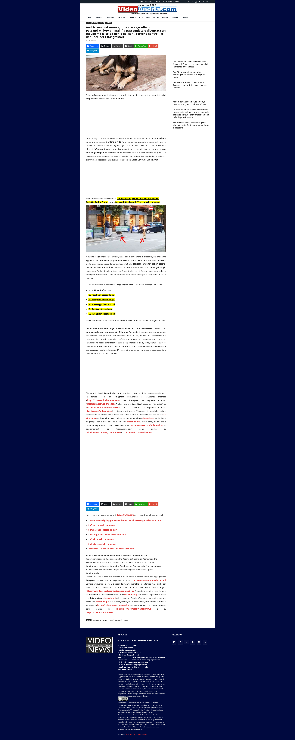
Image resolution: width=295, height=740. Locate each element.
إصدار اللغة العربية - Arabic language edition (134, 667)
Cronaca (100, 18)
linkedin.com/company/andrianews (103, 432)
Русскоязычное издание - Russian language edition (139, 660)
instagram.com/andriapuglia (101, 404)
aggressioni (97, 620)
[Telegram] (199, 1)
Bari (148, 18)
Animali (101, 23)
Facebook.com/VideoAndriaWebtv (104, 407)
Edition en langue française (129, 655)
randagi (125, 620)
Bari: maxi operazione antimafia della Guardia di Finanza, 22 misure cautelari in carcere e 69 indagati (190, 64)
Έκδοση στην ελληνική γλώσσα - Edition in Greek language (142, 657)
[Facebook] (192, 1)
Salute (156, 18)
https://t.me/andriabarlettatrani (103, 400)
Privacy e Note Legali (171, 2)
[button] (185, 2)
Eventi (133, 18)
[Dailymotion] (188, 1)
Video (185, 18)
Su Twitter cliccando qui (100, 309)
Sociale (174, 18)
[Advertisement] (126, 119)
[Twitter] (203, 1)
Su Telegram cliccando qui (102, 299)
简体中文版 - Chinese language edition (133, 662)
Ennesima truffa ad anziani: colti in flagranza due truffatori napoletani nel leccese (190, 85)
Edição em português (127, 650)
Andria (94, 23)
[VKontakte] (207, 1)
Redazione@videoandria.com (136, 734)
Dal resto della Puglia (184, 56)
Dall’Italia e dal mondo (184, 97)
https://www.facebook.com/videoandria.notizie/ (110, 591)
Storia (165, 18)
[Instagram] (196, 1)
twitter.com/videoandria (99, 411)
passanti (118, 620)
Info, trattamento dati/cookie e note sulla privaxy (138, 640)
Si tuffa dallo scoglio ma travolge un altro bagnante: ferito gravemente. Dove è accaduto (191, 125)
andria (105, 620)
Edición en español (126, 648)
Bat (141, 18)
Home (90, 18)
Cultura (121, 18)
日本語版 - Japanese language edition (133, 665)
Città (88, 23)
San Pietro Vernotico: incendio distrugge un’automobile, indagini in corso (189, 74)
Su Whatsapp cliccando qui (102, 304)
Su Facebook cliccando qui (102, 295)
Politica (110, 18)
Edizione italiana (125, 669)
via (131, 594)
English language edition (129, 645)
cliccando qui (148, 418)
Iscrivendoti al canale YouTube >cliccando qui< (111, 548)
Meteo (158, 2)
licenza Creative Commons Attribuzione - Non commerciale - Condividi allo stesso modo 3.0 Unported (140, 705)
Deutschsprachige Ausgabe (129, 652)
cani (111, 620)
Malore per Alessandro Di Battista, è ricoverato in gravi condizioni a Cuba (189, 103)
